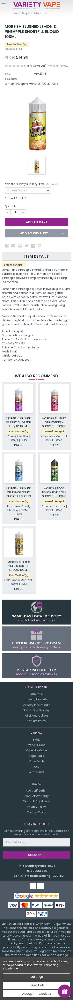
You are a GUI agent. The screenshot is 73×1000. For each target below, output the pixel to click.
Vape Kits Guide (36, 750)
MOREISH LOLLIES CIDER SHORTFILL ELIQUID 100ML (18, 566)
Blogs (36, 739)
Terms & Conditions (36, 801)
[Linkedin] (33, 245)
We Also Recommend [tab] (36, 376)
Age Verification (36, 791)
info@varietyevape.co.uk (37, 866)
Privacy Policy (36, 807)
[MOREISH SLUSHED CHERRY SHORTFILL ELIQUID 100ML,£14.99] (19, 399)
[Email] (13, 245)
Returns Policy (36, 721)
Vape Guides (36, 745)
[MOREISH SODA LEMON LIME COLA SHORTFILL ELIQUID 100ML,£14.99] (54, 468)
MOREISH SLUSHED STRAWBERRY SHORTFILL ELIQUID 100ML (54, 422)
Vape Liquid (36, 756)
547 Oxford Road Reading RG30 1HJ (38, 876)
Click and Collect (36, 716)
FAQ (36, 767)
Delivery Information (36, 705)
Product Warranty (37, 796)
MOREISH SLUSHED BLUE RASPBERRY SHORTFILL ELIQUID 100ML (18, 492)
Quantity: (11, 206)
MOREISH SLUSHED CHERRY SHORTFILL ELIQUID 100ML (19, 422)
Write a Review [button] (58, 66)
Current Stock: (15, 198)
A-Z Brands (36, 772)
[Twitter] (26, 245)
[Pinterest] (40, 245)
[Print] (20, 245)
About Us (37, 694)
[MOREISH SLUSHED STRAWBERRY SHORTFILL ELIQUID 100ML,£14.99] (54, 399)
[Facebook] (7, 245)
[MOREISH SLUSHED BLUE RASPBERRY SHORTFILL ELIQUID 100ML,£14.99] (19, 468)
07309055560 (37, 871)
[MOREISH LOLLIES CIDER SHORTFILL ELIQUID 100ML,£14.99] (19, 542)
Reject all (37, 985)
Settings (36, 976)
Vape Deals (36, 761)
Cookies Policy (36, 812)
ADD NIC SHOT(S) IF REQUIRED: (31, 184)
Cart (69, 4)
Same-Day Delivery (36, 710)
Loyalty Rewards (36, 699)
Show (64, 991)
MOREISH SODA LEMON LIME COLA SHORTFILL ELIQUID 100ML (54, 492)
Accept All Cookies (36, 993)
